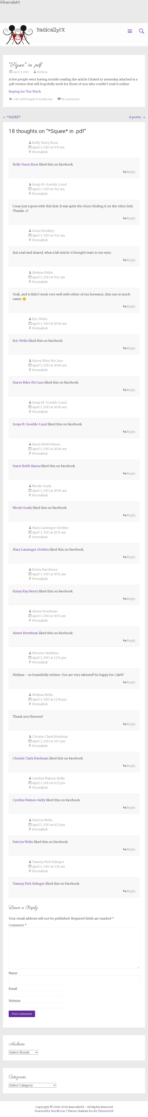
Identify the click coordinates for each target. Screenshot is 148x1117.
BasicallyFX (51, 30)
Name (13, 973)
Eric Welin (39, 319)
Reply (131, 172)
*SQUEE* (12, 117)
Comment (18, 925)
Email (13, 989)
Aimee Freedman (45, 611)
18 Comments (70, 99)
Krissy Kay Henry (45, 569)
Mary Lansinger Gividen (50, 528)
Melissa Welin (42, 272)
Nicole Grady (41, 486)
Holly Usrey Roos (45, 143)
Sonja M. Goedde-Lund (49, 184)
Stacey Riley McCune (47, 361)
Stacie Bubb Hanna (46, 444)
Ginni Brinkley (43, 231)
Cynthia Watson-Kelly (48, 778)
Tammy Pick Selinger (48, 862)
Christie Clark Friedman (50, 736)
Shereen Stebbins (45, 653)
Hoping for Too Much (25, 91)
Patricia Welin (42, 820)
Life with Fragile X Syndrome (33, 99)
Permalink (40, 152)
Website (15, 1001)
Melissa (42, 72)
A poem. (137, 117)
